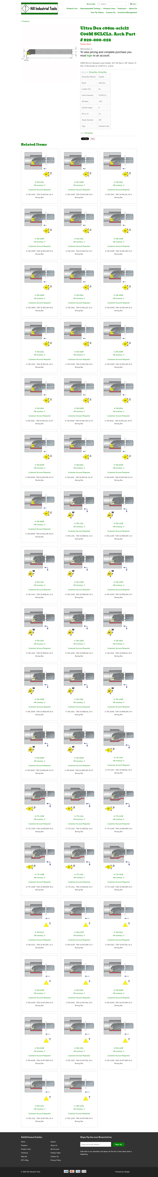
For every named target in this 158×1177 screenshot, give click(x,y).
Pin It (92, 139)
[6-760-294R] (118, 279)
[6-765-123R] (118, 506)
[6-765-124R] (79, 565)
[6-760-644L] (79, 448)
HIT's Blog (24, 1160)
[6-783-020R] (118, 973)
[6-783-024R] (39, 1031)
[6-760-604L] (118, 392)
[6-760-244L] (79, 222)
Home (23, 1142)
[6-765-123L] (79, 506)
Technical (122, 8)
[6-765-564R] (39, 740)
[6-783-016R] (39, 973)
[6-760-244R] (118, 222)
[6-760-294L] (79, 279)
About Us (133, 8)
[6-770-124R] (118, 799)
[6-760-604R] (39, 448)
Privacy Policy (56, 1160)
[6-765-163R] (118, 565)
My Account (91, 4)
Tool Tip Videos (97, 12)
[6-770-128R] (39, 857)
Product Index (56, 1153)
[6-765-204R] (39, 682)
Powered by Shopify (122, 1172)
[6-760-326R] (118, 335)
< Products (25, 21)
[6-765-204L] (118, 623)
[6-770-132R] (118, 857)
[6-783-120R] (118, 1031)
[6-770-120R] (39, 799)
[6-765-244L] (79, 682)
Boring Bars (93, 72)
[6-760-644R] (118, 448)
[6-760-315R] (79, 335)
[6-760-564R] (79, 392)
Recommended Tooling (90, 8)
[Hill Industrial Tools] (39, 9)
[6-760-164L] (39, 166)
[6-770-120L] (118, 740)
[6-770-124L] (79, 799)
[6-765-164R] (79, 623)
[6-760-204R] (39, 222)
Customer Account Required (39, 190)
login (89, 55)
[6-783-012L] (39, 915)
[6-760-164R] (79, 166)
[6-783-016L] (118, 915)
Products (24, 1145)
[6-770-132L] (79, 857)
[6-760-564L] (39, 392)
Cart (134, 4)
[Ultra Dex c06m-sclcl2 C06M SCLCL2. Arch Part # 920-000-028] (49, 53)
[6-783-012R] (79, 915)
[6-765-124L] (39, 565)
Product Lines (109, 8)
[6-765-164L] (39, 623)
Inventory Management (127, 12)
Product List (72, 8)
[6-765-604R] (79, 740)
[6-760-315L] (39, 335)
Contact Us (110, 12)
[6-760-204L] (118, 166)
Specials (24, 1156)
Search (53, 1142)
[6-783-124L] (39, 1089)
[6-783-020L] (79, 973)
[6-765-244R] (118, 682)
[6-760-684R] (39, 505)
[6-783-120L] (79, 1031)
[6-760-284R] (39, 279)
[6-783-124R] (79, 1089)
